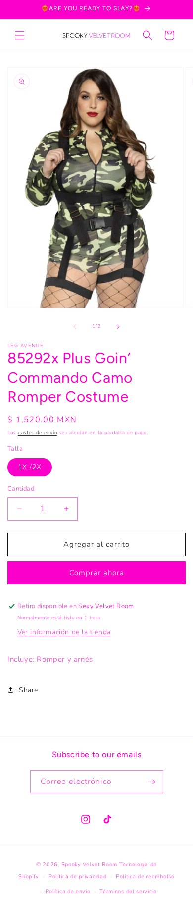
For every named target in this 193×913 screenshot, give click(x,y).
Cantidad (20, 488)
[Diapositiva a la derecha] (118, 327)
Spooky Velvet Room (89, 864)
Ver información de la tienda (64, 632)
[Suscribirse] (152, 781)
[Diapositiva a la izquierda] (75, 327)
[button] (20, 35)
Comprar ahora (96, 573)
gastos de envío (37, 432)
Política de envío (68, 891)
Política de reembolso (145, 876)
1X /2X (30, 467)
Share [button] (28, 690)
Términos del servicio (128, 891)
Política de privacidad (77, 876)
